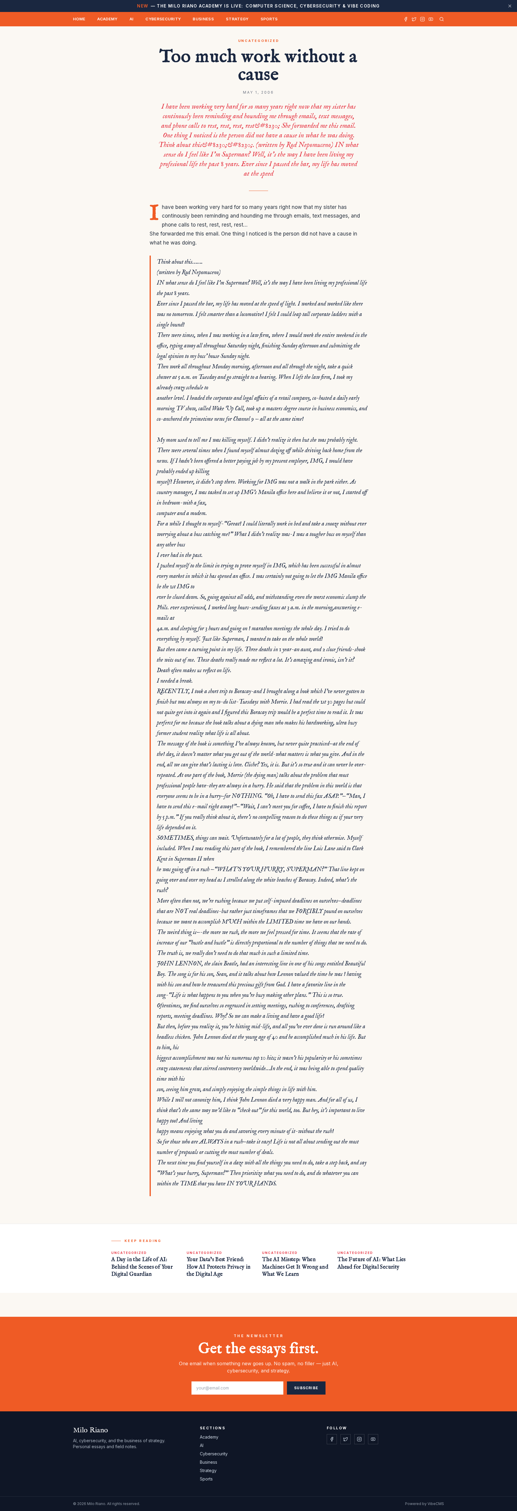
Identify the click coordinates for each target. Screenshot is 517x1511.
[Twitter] (414, 19)
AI (132, 18)
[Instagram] (422, 19)
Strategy (237, 18)
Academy (107, 18)
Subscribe (306, 1388)
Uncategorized (258, 41)
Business (203, 18)
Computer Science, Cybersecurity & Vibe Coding (258, 5)
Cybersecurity (163, 18)
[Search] (440, 19)
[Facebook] (405, 19)
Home (79, 18)
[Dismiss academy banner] (509, 6)
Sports (269, 18)
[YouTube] (430, 19)
